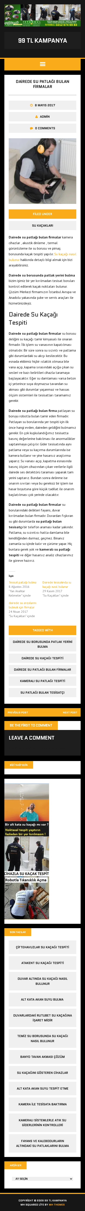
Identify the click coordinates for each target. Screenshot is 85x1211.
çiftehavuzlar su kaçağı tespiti (42, 947)
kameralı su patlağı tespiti (42, 681)
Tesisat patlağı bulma (22, 582)
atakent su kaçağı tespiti (42, 963)
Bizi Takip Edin (19, 765)
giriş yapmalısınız (54, 748)
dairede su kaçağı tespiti (42, 658)
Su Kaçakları (42, 225)
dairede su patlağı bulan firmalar (42, 669)
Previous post (18, 712)
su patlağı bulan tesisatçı (42, 692)
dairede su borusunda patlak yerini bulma (42, 644)
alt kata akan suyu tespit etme (42, 1088)
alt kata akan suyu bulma (42, 999)
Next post (70, 712)
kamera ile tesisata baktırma (43, 1104)
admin (45, 116)
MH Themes (57, 1204)
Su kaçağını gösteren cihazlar (42, 1073)
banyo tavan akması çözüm (42, 1057)
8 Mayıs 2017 (45, 105)
